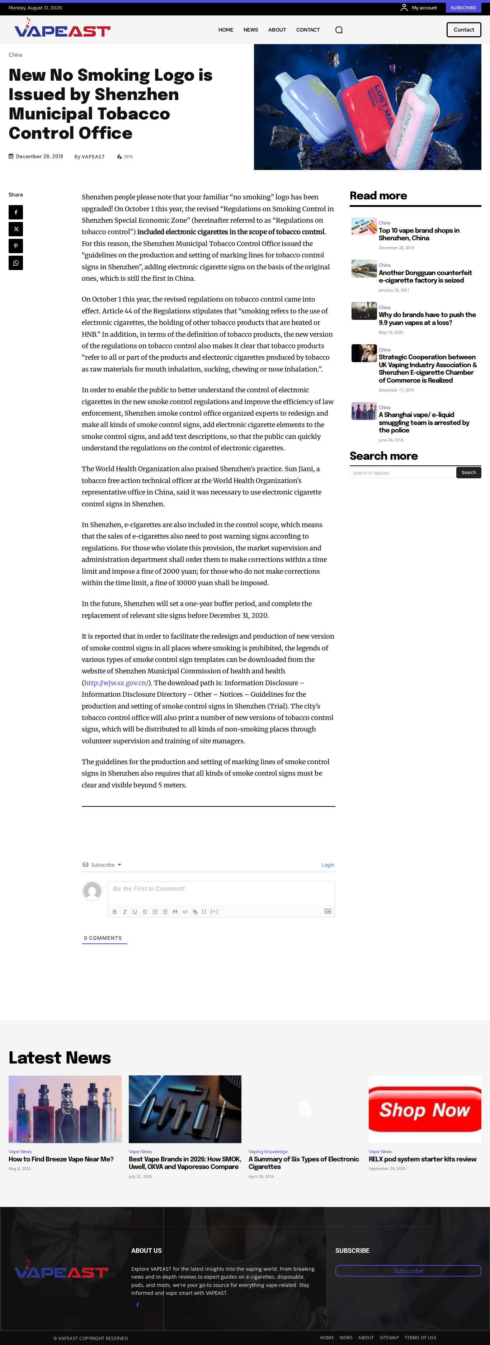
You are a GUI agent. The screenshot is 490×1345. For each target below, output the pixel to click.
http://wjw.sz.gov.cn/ (116, 683)
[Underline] (135, 912)
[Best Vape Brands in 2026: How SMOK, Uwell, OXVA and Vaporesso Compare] (185, 1109)
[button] (339, 29)
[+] (214, 911)
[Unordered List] (165, 912)
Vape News (20, 1152)
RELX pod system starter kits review (422, 1159)
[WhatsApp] (16, 263)
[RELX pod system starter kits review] (425, 1109)
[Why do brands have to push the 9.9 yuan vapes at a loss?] (364, 311)
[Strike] (145, 912)
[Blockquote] (175, 912)
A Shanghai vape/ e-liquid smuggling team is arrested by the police (424, 423)
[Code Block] (185, 912)
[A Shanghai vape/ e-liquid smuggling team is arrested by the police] (364, 411)
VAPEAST (93, 156)
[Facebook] (16, 212)
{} (204, 911)
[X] (16, 229)
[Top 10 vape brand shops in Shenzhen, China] (364, 226)
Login (327, 865)
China (15, 55)
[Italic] (125, 912)
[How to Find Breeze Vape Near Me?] (65, 1109)
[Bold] (115, 912)
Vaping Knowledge (268, 1152)
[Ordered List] (155, 912)
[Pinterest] (16, 246)
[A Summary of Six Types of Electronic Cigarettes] (305, 1109)
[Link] (195, 912)
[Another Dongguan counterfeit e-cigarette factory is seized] (364, 269)
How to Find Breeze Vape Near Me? (61, 1159)
